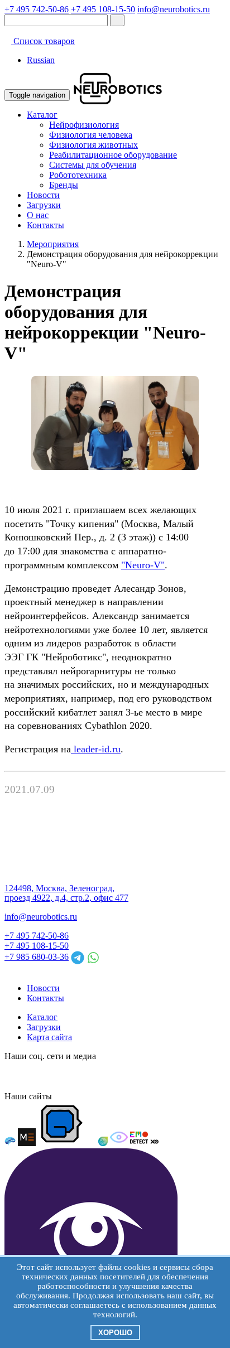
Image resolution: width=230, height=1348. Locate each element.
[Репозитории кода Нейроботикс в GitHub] (94, 1076)
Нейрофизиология (84, 124)
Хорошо (115, 1332)
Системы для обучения (92, 165)
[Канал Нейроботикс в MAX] (13, 1076)
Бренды (63, 185)
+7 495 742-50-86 (36, 9)
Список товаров (43, 41)
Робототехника (78, 175)
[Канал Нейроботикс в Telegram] (74, 1076)
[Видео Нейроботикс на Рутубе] (134, 1076)
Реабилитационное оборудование (113, 155)
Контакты (45, 225)
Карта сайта (49, 1037)
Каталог (42, 114)
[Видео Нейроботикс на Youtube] (154, 1076)
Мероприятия (53, 244)
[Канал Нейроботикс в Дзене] (114, 1076)
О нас (38, 215)
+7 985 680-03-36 (36, 957)
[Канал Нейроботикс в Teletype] (54, 1076)
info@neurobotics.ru (173, 9)
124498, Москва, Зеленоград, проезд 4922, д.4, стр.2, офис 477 (66, 893)
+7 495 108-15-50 (103, 9)
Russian (41, 60)
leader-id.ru (96, 749)
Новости (43, 195)
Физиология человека (90, 134)
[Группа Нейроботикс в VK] (33, 1076)
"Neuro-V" (143, 565)
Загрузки (44, 205)
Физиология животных (93, 144)
